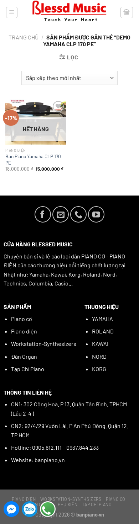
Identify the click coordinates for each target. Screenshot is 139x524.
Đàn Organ (24, 356)
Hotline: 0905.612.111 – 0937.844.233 (55, 447)
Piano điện (24, 331)
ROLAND (103, 331)
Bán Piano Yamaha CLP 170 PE (33, 159)
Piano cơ (21, 318)
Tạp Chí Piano (27, 368)
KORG (99, 368)
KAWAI (100, 343)
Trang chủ (23, 37)
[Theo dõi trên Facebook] (43, 214)
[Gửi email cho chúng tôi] (60, 214)
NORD (99, 356)
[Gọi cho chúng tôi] (78, 214)
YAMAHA (102, 318)
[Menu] (12, 12)
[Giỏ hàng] (126, 12)
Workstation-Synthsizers (71, 499)
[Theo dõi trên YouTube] (96, 214)
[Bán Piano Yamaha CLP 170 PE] (35, 122)
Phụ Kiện (67, 504)
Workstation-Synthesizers (43, 343)
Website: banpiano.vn (38, 459)
